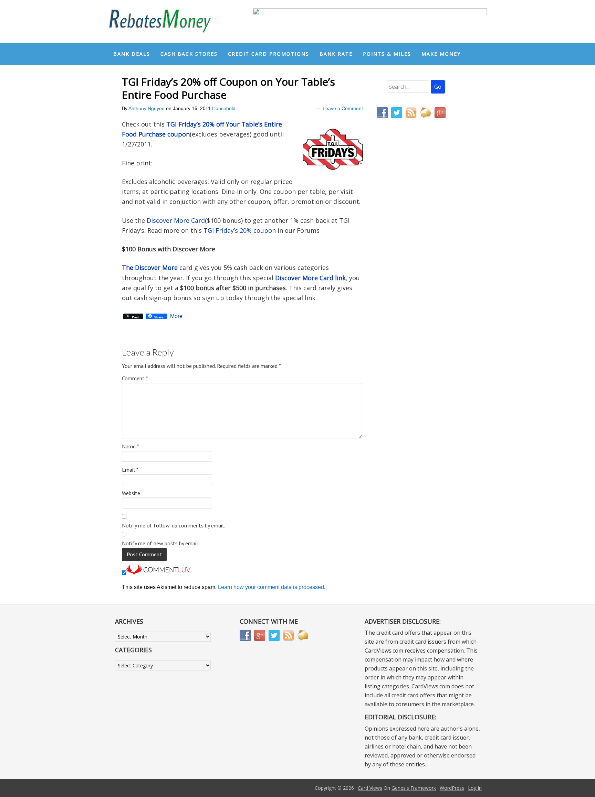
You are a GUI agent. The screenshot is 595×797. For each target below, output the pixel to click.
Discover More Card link (310, 278)
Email (130, 469)
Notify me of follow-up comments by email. (173, 525)
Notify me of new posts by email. (160, 543)
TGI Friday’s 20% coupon (239, 230)
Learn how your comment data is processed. (271, 587)
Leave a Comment (343, 108)
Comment (135, 378)
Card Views (370, 788)
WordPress (452, 788)
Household (224, 108)
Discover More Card (176, 220)
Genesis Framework (414, 788)
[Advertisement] (409, 267)
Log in (475, 788)
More (176, 316)
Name (130, 446)
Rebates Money (159, 21)
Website (131, 493)
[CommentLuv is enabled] (158, 573)
